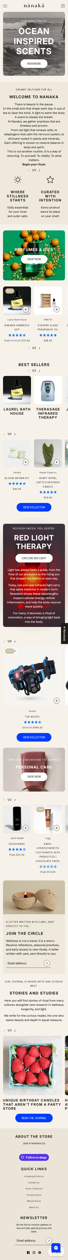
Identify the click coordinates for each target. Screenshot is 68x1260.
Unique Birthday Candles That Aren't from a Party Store (32, 1104)
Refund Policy (34, 1201)
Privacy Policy (34, 1195)
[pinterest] (40, 1252)
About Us (34, 1207)
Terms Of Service (34, 1189)
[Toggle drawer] (5, 6)
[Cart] (63, 6)
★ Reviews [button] (64, 633)
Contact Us (34, 1183)
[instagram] (34, 1252)
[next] (39, 170)
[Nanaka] (34, 6)
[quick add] (57, 309)
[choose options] (26, 309)
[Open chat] (55, 1247)
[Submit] (47, 963)
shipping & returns (34, 1176)
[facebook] (28, 1252)
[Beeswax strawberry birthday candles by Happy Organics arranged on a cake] (32, 1065)
